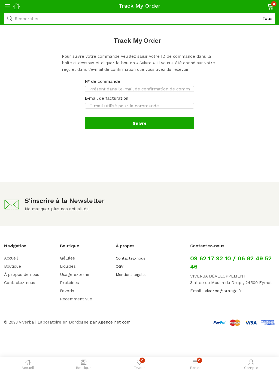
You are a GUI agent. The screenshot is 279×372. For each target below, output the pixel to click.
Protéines (69, 282)
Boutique (12, 266)
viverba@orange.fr (223, 290)
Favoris (67, 290)
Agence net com (114, 322)
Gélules (67, 258)
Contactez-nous (19, 282)
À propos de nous (21, 274)
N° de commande (102, 81)
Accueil (11, 258)
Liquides (68, 266)
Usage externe (74, 274)
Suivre (140, 123)
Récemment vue (76, 299)
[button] (263, 6)
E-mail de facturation (106, 98)
